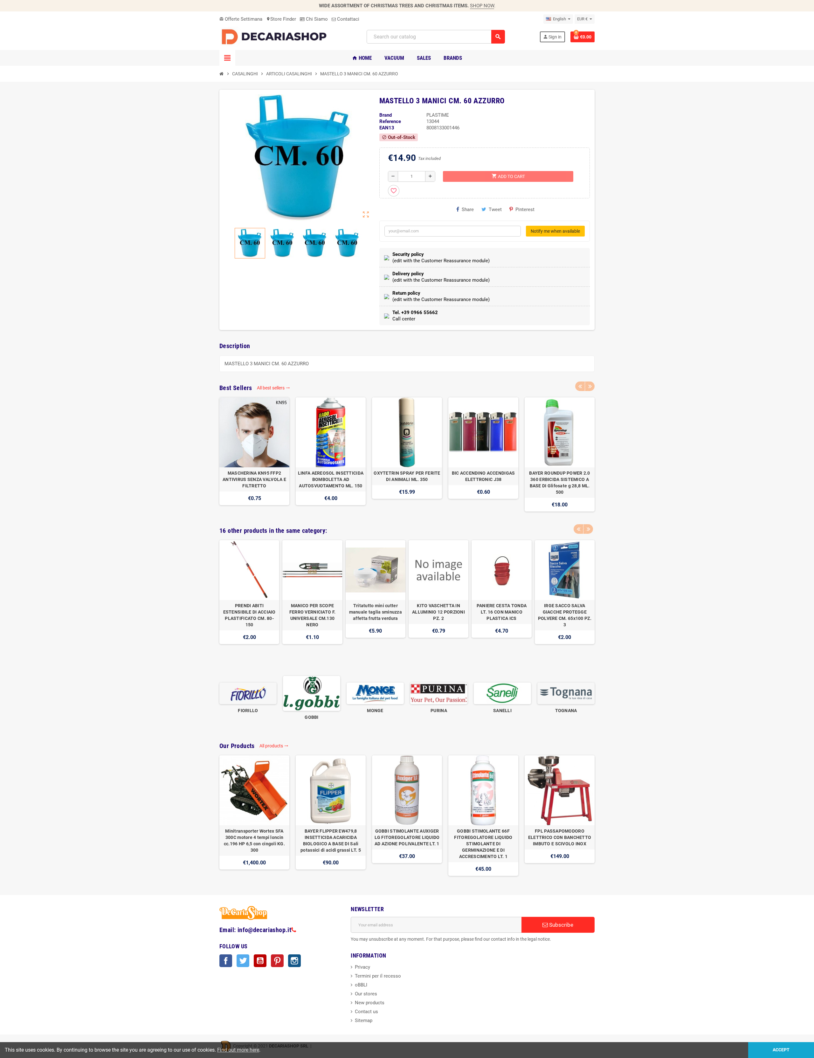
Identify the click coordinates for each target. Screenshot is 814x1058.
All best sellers (273, 387)
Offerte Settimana (240, 19)
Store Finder (281, 19)
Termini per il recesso (378, 976)
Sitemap (363, 1020)
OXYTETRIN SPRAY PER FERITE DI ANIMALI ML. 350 (407, 476)
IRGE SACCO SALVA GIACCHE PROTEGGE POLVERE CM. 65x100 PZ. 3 (564, 615)
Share (468, 209)
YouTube (260, 960)
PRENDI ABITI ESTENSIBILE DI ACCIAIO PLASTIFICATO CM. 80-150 (249, 615)
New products (369, 1003)
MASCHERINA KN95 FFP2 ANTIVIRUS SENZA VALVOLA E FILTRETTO (254, 479)
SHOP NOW (482, 6)
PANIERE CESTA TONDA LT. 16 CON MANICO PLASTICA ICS (502, 612)
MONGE (375, 710)
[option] (254, 454)
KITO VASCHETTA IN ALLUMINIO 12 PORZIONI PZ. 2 (438, 612)
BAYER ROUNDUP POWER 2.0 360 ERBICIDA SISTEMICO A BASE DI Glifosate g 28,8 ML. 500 (559, 483)
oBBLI (361, 985)
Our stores (366, 994)
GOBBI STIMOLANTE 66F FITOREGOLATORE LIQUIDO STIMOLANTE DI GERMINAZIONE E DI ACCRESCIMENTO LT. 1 (483, 843)
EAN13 (386, 128)
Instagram (294, 960)
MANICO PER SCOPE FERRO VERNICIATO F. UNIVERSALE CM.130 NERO (312, 615)
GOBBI (311, 717)
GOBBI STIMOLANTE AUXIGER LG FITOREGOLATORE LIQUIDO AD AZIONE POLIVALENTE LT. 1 (407, 837)
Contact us (366, 1011)
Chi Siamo (316, 19)
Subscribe (560, 925)
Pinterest (525, 209)
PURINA (439, 710)
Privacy (362, 967)
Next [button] (590, 386)
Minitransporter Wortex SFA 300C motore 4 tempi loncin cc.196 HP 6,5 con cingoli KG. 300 (254, 840)
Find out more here (238, 1050)
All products (273, 745)
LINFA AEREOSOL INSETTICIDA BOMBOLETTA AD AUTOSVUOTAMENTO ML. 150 (330, 479)
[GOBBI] (311, 693)
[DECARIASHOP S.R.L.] (275, 36)
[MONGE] (375, 693)
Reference (390, 121)
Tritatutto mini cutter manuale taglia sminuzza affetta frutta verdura (375, 612)
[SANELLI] (502, 693)
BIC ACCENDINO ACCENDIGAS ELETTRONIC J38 (483, 476)
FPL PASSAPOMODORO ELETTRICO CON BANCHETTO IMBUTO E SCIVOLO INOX (559, 837)
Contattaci (347, 19)
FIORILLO (248, 710)
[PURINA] (438, 693)
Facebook (225, 960)
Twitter (243, 960)
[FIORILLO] (248, 693)
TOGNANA (566, 710)
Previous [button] (580, 386)
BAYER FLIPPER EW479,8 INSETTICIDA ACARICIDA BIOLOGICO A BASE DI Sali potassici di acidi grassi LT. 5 (330, 840)
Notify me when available (555, 231)
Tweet (495, 209)
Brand (385, 115)
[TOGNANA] (566, 693)
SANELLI (502, 710)
